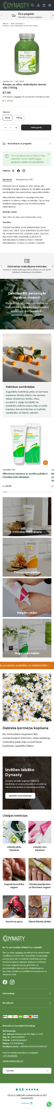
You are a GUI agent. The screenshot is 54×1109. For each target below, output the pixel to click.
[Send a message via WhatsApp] (49, 1104)
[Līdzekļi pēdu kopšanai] (14, 832)
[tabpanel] (27, 214)
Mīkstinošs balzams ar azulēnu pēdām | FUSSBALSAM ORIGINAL (25, 475)
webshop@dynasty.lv (13, 1061)
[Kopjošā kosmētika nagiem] (14, 869)
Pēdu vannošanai (17, 24)
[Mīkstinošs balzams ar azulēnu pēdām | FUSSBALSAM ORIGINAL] (26, 443)
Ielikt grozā (36, 127)
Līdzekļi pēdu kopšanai (14, 849)
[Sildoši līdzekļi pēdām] (39, 906)
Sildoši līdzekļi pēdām (39, 921)
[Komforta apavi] (14, 906)
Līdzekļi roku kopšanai (40, 849)
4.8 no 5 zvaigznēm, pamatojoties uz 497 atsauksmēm (27, 1096)
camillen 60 (8, 81)
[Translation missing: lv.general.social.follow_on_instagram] (23, 170)
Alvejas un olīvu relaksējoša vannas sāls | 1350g (20, 26)
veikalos (19, 952)
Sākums (5, 24)
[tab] (7, 179)
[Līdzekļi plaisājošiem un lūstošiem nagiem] (39, 869)
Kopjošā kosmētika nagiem (14, 886)
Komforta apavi (14, 921)
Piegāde (17, 97)
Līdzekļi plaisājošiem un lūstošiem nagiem (40, 886)
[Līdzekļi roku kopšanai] (39, 832)
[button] (44, 5)
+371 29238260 (10, 1055)
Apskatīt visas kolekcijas (20, 796)
